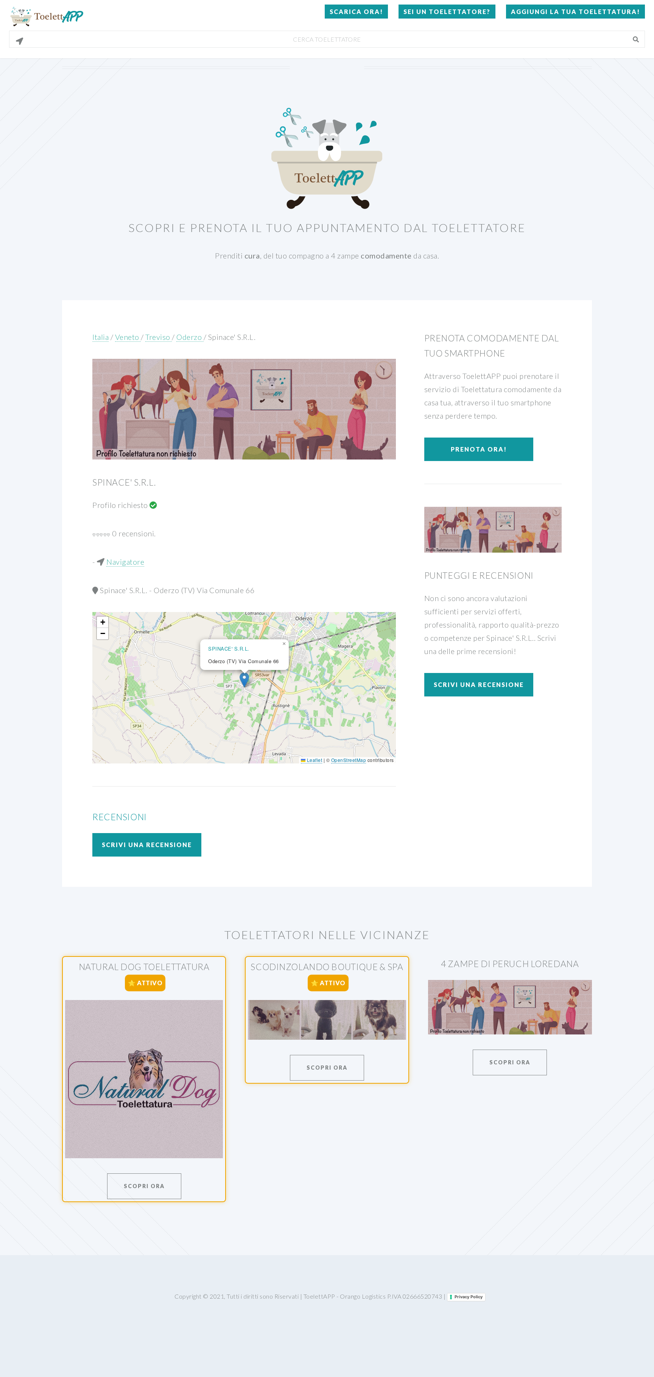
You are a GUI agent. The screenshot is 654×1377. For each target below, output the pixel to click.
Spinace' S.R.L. (232, 336)
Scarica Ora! (356, 11)
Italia (100, 336)
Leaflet (313, 760)
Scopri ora (144, 1186)
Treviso (158, 336)
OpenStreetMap (348, 760)
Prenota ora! (479, 449)
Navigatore (125, 561)
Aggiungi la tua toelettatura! (575, 11)
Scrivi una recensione (147, 844)
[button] (244, 680)
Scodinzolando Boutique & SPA (327, 966)
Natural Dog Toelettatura (144, 966)
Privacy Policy (469, 1296)
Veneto (128, 336)
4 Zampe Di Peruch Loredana (510, 963)
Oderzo (190, 336)
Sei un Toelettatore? (446, 11)
